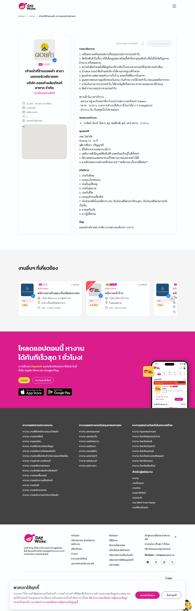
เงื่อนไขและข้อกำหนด (119, 550)
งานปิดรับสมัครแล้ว (159, 43)
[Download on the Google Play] (59, 392)
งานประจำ (137, 497)
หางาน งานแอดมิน (32, 441)
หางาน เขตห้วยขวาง (89, 441)
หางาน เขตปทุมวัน (88, 436)
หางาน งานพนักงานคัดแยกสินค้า (39, 451)
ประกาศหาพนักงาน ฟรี (82, 563)
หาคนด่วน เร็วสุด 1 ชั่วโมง (157, 544)
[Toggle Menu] (174, 6)
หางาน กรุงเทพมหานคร (144, 431)
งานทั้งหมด (138, 483)
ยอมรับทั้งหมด (147, 595)
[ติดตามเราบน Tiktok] (164, 562)
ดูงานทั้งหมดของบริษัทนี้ (44, 92)
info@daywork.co (165, 555)
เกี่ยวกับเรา (76, 549)
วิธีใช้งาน (113, 540)
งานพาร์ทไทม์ (139, 493)
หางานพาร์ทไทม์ (43, 380)
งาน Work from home (143, 502)
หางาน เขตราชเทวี (88, 456)
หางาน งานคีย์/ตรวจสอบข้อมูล (38, 446)
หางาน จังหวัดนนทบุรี (143, 451)
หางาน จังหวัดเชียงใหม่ (143, 465)
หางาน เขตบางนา (87, 465)
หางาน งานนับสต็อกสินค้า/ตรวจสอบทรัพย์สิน (45, 456)
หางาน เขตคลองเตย (89, 431)
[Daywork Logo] (27, 6)
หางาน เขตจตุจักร (88, 451)
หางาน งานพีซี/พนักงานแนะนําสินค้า (41, 431)
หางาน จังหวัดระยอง (142, 461)
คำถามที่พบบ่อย (117, 545)
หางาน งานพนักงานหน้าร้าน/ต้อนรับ (41, 495)
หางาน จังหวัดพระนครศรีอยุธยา (148, 456)
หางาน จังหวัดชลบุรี (142, 441)
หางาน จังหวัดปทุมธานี (143, 446)
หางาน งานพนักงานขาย (34, 490)
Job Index (114, 564)
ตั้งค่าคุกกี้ (172, 595)
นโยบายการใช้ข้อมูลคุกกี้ (121, 560)
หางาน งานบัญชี (31, 485)
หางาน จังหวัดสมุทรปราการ (146, 436)
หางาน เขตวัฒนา (87, 446)
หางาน (32, 16)
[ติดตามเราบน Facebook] (156, 562)
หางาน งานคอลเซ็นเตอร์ (35, 475)
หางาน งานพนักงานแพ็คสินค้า (38, 480)
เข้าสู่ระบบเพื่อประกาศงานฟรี (157, 537)
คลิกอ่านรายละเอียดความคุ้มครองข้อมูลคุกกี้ (56, 602)
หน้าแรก (21, 16)
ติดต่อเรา (113, 535)
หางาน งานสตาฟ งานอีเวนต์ (37, 461)
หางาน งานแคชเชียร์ (33, 436)
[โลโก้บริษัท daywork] (35, 538)
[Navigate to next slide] (172, 299)
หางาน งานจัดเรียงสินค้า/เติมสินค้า (40, 470)
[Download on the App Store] (31, 392)
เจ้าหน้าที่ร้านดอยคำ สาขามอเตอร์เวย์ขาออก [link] (57, 16)
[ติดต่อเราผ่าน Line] (148, 562)
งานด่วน (136, 488)
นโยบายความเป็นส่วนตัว (121, 555)
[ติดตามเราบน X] (172, 562)
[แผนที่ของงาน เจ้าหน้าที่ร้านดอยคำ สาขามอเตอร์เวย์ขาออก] (44, 142)
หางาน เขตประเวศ (88, 461)
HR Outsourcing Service (157, 549)
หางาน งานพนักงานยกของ (36, 465)
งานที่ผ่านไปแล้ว (140, 507)
